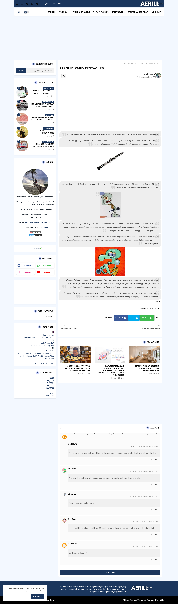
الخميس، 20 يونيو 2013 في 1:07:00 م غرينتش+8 (144, 471)
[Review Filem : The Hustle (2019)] (22, 132)
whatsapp (47, 265)
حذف (150, 459)
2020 (50, 393)
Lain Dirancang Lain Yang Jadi (41, 345)
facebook (27, 265)
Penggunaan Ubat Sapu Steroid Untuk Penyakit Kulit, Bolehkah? (42, 120)
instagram (27, 272)
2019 (50, 396)
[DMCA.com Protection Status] (35, 236)
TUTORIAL (64, 12)
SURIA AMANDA (47, 343)
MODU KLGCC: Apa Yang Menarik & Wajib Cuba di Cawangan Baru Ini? (77, 368)
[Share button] (157, 318)
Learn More (39, 591)
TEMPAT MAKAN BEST (138, 12)
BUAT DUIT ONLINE (81, 12)
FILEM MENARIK (100, 12)
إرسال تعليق (110, 572)
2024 (50, 383)
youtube (47, 272)
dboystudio (49, 351)
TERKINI (51, 12)
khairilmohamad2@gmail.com (38, 222)
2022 (50, 388)
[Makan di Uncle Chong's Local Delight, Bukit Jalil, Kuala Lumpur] (22, 105)
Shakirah (72, 469)
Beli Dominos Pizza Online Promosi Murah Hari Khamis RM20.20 (43, 146)
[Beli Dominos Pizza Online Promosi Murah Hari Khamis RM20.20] (22, 145)
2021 (50, 391)
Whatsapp (146, 318)
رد (155, 459)
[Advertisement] (89, 36)
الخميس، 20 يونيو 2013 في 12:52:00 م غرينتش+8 (144, 446)
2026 (50, 378)
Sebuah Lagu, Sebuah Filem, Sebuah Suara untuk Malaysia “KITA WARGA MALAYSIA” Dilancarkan (36, 356)
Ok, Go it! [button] (37, 596)
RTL (52, 600)
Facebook (119, 318)
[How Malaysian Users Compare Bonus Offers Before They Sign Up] (22, 92)
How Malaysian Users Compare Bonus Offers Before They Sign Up (43, 93)
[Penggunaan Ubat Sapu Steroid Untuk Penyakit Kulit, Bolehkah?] (22, 119)
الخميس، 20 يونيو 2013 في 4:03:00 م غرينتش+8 (144, 496)
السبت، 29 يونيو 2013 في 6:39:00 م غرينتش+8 (145, 546)
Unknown (72, 444)
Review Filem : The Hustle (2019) (45, 132)
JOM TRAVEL (118, 12)
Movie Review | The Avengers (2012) (39, 337)
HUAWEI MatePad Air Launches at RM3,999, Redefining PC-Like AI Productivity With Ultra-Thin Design (111, 370)
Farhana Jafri (48, 335)
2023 (50, 386)
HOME (158, 12)
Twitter (132, 318)
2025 (50, 381)
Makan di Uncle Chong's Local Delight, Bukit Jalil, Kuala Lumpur (42, 106)
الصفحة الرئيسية (155, 63)
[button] (19, 12)
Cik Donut (72, 519)
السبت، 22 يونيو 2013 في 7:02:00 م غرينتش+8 (145, 521)
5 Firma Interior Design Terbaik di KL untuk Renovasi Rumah (147, 368)
